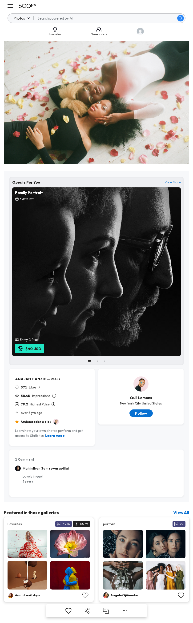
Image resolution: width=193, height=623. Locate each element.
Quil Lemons (141, 397)
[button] (180, 18)
